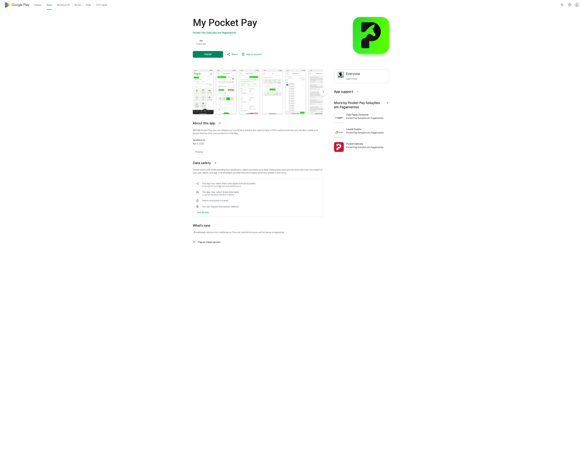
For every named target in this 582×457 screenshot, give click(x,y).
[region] (253, 42)
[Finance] (199, 152)
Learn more (351, 78)
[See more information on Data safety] (215, 163)
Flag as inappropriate (207, 242)
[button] (203, 91)
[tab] (38, 5)
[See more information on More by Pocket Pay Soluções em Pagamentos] (387, 102)
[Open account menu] (576, 5)
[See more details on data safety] (203, 212)
